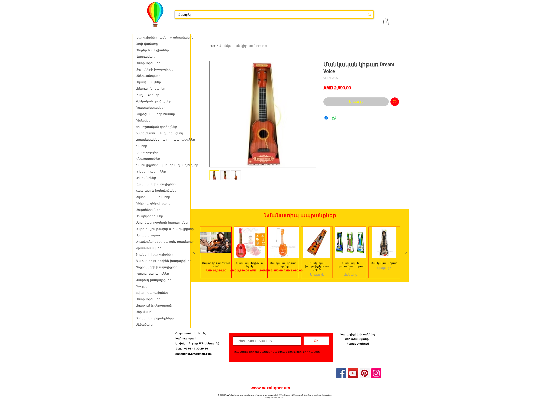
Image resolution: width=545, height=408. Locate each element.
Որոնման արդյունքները (155, 318)
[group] (300, 252)
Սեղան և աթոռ (148, 235)
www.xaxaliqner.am (270, 387)
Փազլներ (142, 286)
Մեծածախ (144, 324)
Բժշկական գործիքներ (153, 101)
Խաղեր (141, 146)
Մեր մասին (144, 312)
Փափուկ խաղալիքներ (153, 280)
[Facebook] (341, 373)
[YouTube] (353, 373)
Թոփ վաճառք (147, 44)
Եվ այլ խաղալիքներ (152, 292)
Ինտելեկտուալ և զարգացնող (159, 133)
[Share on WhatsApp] (334, 117)
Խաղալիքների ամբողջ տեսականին (163, 37)
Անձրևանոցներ (148, 75)
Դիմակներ (144, 120)
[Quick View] (215, 242)
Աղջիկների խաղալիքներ (155, 69)
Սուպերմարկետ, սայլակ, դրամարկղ (163, 241)
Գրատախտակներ (150, 107)
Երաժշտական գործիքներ (156, 126)
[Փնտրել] (369, 14)
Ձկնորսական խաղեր (153, 197)
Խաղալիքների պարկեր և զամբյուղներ (163, 165)
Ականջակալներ (148, 82)
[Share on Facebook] (326, 117)
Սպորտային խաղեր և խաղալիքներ (163, 229)
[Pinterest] (365, 373)
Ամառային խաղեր (150, 88)
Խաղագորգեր (147, 152)
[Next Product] (406, 252)
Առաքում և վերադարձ (154, 305)
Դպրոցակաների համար (155, 114)
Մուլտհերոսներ (148, 209)
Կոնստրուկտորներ (151, 171)
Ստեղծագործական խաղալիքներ (162, 222)
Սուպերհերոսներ (149, 216)
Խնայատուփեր (148, 158)
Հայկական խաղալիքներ (156, 184)
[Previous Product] (193, 252)
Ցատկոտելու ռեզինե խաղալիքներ (163, 260)
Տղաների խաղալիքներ (154, 254)
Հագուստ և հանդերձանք (156, 190)
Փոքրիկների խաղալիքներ (157, 267)
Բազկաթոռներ (147, 95)
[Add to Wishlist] (394, 101)
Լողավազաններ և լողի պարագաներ (163, 139)
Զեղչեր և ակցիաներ (152, 50)
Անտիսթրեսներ (148, 63)
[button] (386, 21)
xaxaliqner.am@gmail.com (193, 353)
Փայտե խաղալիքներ (152, 273)
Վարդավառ (145, 56)
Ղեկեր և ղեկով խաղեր (154, 203)
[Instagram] (376, 373)
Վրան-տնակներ (148, 248)
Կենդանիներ (146, 178)
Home (212, 45)
